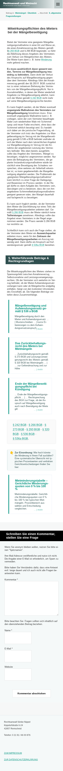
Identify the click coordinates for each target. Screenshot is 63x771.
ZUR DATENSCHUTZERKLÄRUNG (21, 760)
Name (8, 630)
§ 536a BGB (38, 245)
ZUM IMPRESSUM (13, 753)
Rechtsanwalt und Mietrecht (20, 3)
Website (9, 667)
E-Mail (9, 648)
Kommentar (11, 579)
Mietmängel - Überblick (25, 13)
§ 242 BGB (36, 98)
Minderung (46, 59)
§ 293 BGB (13, 51)
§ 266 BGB (17, 212)
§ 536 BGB (28, 434)
